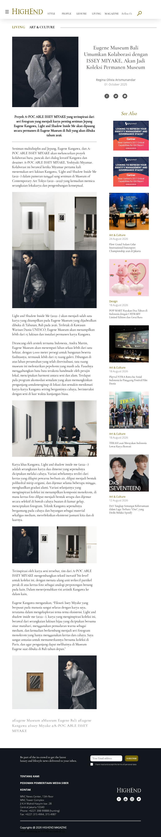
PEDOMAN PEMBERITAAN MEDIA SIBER (44, 783)
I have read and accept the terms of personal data (115, 764)
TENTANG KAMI (29, 776)
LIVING (18, 27)
